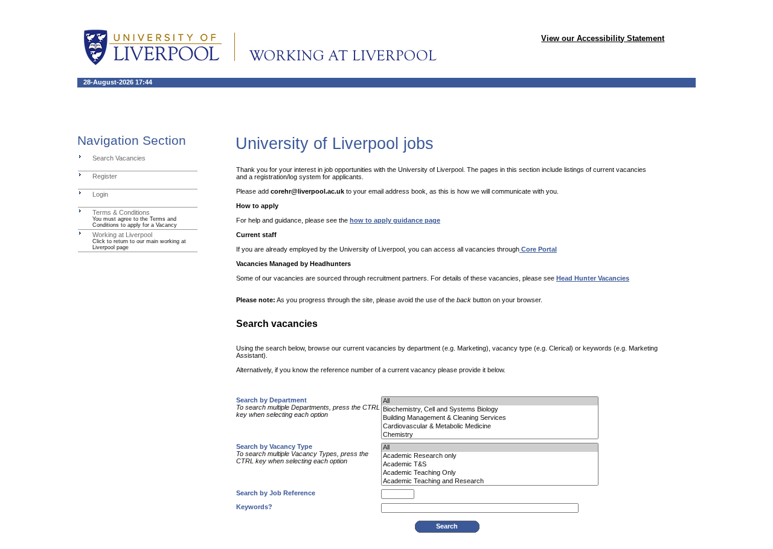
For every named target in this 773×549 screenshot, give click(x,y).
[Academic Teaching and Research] (490, 481)
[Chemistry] (490, 435)
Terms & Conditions (121, 212)
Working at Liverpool (122, 234)
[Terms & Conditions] (80, 210)
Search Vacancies (119, 158)
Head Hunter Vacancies (592, 278)
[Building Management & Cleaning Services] (490, 418)
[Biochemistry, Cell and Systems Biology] (490, 409)
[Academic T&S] (490, 464)
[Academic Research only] (490, 456)
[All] (490, 401)
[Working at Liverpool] (80, 232)
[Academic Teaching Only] (490, 473)
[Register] (80, 174)
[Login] (80, 192)
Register (104, 176)
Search (447, 526)
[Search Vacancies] (80, 156)
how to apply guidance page (395, 220)
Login (100, 194)
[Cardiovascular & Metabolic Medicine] (490, 426)
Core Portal (538, 249)
